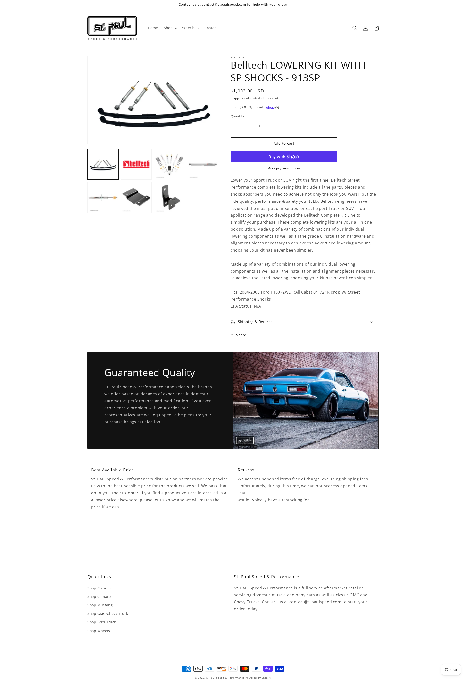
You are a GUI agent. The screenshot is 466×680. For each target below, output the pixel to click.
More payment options (283, 168)
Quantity (237, 116)
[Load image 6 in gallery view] (136, 197)
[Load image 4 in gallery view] (203, 164)
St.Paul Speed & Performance (225, 677)
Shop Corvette (99, 588)
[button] (170, 28)
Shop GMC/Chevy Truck (107, 613)
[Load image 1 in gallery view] (102, 164)
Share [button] (241, 335)
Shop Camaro (99, 596)
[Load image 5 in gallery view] (102, 197)
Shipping (237, 98)
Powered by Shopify (258, 677)
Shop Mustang (100, 605)
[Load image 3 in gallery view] (169, 164)
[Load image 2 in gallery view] (136, 164)
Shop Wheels (98, 631)
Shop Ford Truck (101, 622)
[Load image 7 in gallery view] (169, 197)
